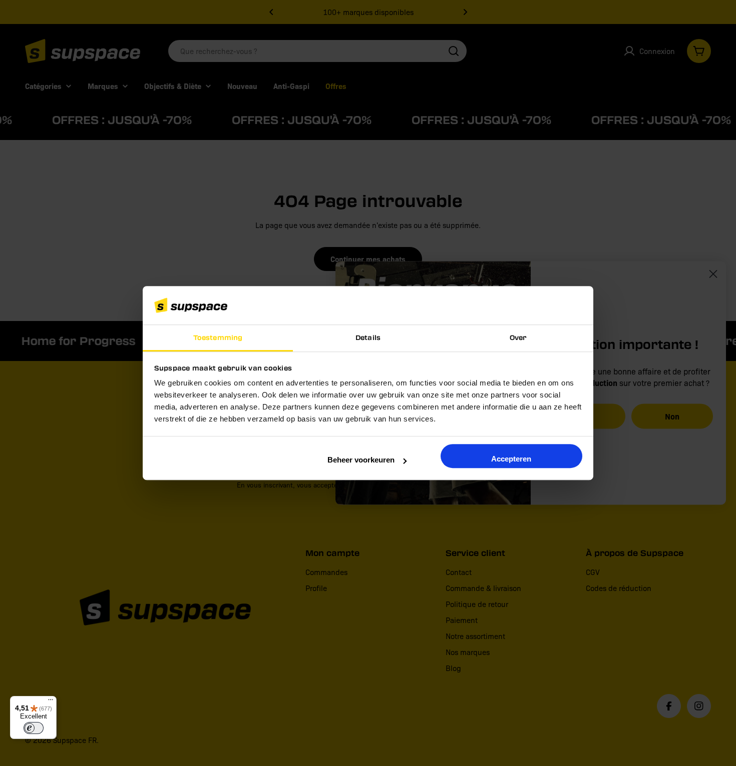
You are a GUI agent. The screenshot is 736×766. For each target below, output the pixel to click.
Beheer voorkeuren (361, 460)
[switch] (34, 728)
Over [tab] (518, 337)
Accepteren (511, 458)
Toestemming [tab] (217, 337)
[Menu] (51, 702)
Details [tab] (368, 337)
